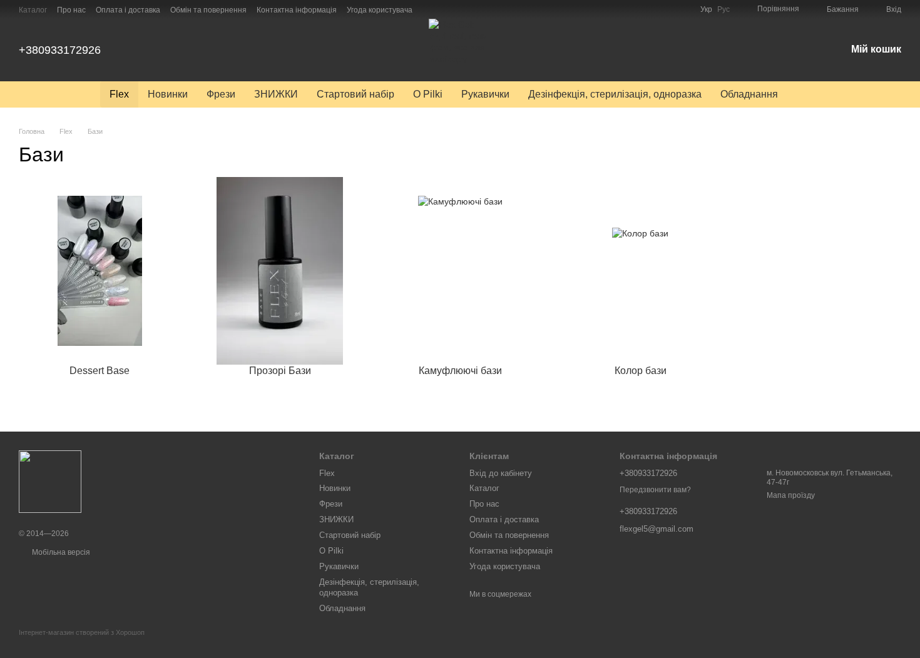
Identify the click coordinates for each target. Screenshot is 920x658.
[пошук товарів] (810, 94)
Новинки (168, 94)
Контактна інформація (297, 10)
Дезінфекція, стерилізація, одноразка (615, 94)
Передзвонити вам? (655, 489)
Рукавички (485, 94)
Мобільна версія (60, 552)
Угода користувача (379, 10)
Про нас (71, 10)
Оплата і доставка (128, 10)
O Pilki (427, 94)
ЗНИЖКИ (276, 94)
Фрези (221, 94)
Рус (723, 9)
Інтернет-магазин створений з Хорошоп (82, 632)
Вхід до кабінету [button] (500, 473)
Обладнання (749, 94)
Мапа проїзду (791, 495)
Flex (119, 94)
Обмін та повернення (208, 10)
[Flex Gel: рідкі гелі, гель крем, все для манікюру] (50, 481)
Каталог (33, 10)
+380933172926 (60, 50)
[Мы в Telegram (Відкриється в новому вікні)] (445, 9)
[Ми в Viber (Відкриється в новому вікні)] (460, 9)
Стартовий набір (355, 94)
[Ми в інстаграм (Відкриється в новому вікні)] (430, 9)
